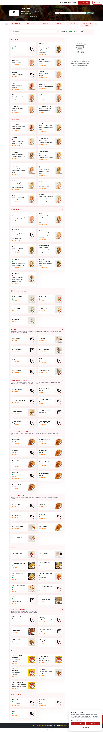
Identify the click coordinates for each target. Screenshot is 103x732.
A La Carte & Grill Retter (24, 611)
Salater (58, 23)
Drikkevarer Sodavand (17, 695)
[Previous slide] (96, 24)
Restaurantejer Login (38, 725)
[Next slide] (6, 24)
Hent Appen (85, 2)
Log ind (98, 2)
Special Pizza (44, 23)
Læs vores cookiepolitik (76, 720)
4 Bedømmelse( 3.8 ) (32, 16)
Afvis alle (93, 723)
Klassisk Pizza (16, 23)
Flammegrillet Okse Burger (87, 24)
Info (65, 2)
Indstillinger (85, 727)
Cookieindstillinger (51, 729)
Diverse (13, 547)
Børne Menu (14, 651)
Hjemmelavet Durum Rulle (34, 497)
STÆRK (81, 31)
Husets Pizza (30, 23)
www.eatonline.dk (65, 725)
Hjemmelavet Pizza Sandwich (34, 433)
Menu (61, 2)
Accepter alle (78, 723)
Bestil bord (72, 2)
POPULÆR (64, 31)
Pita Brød (72, 23)
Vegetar (73, 31)
